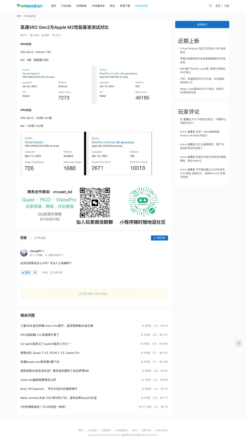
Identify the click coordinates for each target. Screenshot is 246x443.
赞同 (27, 272)
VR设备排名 (98, 5)
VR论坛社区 (141, 5)
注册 (226, 5)
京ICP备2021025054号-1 (144, 434)
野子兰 (23, 35)
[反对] (35, 272)
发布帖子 (202, 24)
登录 (217, 5)
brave (183, 131)
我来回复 (161, 238)
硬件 (47, 35)
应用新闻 (81, 5)
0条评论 (58, 272)
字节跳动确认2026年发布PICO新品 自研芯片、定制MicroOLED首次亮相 (202, 173)
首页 (53, 5)
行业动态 (66, 5)
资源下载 (125, 5)
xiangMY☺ (37, 251)
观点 (112, 5)
